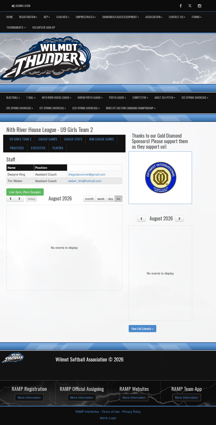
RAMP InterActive (87, 411)
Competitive (139, 98)
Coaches (61, 17)
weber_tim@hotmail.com (84, 181)
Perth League (116, 98)
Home (9, 17)
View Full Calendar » (142, 328)
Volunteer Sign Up (43, 27)
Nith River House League (55, 98)
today (31, 199)
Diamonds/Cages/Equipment (119, 17)
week (100, 199)
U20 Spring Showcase (85, 108)
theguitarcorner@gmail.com (86, 174)
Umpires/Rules (85, 17)
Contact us (176, 17)
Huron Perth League (89, 98)
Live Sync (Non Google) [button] (25, 192)
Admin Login (108, 418)
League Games (47, 139)
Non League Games (101, 139)
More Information (29, 397)
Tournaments (15, 27)
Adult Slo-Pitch (164, 98)
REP (46, 17)
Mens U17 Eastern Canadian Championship (130, 108)
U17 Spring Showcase (51, 108)
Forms (196, 17)
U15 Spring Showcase (18, 108)
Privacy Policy (131, 411)
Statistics (38, 147)
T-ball (30, 98)
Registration (27, 17)
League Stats (73, 139)
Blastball (12, 98)
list (118, 199)
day (110, 199)
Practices (17, 147)
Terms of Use (111, 411)
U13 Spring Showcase (194, 98)
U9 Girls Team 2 (20, 139)
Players (58, 147)
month (89, 199)
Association (152, 17)
